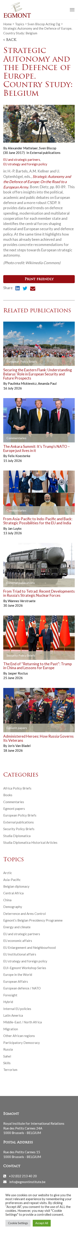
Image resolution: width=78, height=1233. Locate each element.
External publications (45, 153)
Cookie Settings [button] (18, 1223)
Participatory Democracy (21, 1043)
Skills (7, 1063)
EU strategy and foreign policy (25, 164)
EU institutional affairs (19, 954)
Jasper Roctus (18, 673)
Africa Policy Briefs (17, 788)
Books (7, 795)
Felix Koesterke (19, 456)
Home (7, 24)
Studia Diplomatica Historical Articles (30, 842)
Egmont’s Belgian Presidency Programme (33, 920)
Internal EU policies (17, 1009)
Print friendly (39, 279)
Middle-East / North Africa (22, 1022)
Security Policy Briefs (18, 829)
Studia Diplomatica (17, 836)
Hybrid (8, 1002)
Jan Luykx (15, 528)
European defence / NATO (22, 988)
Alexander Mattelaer (23, 148)
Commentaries (13, 802)
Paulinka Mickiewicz (22, 383)
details (13, 362)
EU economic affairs (17, 941)
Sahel (7, 1056)
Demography (12, 907)
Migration (10, 1029)
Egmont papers (14, 808)
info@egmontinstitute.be (27, 1182)
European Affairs (15, 981)
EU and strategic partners (21, 159)
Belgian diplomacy (16, 886)
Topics (19, 24)
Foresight (10, 995)
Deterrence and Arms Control (24, 914)
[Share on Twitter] (25, 289)
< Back (9, 40)
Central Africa (13, 893)
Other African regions (19, 1036)
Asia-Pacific (12, 880)
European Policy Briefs (19, 815)
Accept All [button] (41, 1223)
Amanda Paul (47, 383)
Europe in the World (17, 974)
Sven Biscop (47, 148)
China (7, 900)
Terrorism (10, 1070)
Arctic (7, 873)
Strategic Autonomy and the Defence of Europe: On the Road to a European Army (37, 181)
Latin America (13, 1015)
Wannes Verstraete (22, 601)
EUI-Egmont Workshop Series (24, 968)
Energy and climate (17, 927)
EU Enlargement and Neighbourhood (29, 947)
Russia (8, 1049)
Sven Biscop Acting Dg (44, 24)
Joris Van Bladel (19, 746)
